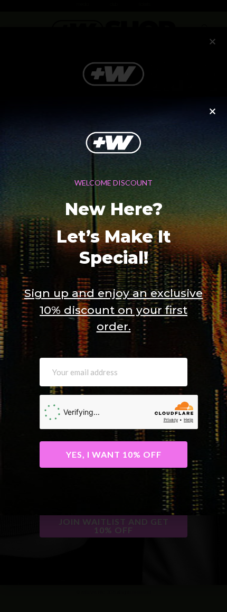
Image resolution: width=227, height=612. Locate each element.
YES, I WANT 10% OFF (114, 454)
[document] (113, 306)
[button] (212, 111)
